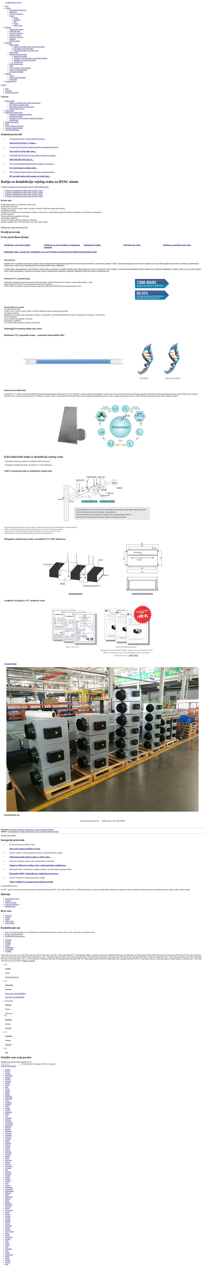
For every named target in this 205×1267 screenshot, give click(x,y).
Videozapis (13, 79)
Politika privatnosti (28, 961)
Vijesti (11, 76)
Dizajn (16, 18)
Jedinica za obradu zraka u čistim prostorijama (29, 47)
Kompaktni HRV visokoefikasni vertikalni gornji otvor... (34, 873)
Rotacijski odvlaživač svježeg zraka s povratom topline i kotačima (32, 830)
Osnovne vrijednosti (16, 14)
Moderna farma (14, 41)
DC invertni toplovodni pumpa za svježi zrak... (29, 176)
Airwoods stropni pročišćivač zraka (24, 849)
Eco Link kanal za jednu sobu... (23, 168)
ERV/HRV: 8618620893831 (14, 997)
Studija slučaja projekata (17, 77)
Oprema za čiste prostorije (18, 70)
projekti (7, 917)
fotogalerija (13, 12)
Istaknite (8, 74)
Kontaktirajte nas (11, 81)
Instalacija (17, 20)
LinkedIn (8, 1045)
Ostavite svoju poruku (8, 835)
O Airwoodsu (9, 923)
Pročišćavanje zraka (16, 64)
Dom (7, 6)
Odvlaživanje (18, 62)
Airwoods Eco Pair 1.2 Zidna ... (23, 143)
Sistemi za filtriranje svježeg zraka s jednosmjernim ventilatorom (37, 865)
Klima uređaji (14, 45)
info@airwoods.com (12, 977)
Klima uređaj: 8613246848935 (15, 994)
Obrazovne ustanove (16, 37)
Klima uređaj (13, 52)
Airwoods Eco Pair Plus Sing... (22, 151)
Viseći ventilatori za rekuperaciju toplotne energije (31, 882)
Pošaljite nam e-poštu (8, 227)
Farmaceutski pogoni (16, 29)
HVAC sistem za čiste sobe (14, 126)
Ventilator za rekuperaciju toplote (25, 60)
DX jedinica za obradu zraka (23, 49)
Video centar (9, 921)
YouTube (8, 1028)
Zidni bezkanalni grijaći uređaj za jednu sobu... (30, 857)
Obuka (16, 24)
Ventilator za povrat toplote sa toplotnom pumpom (30, 58)
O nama (7, 8)
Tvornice (8, 901)
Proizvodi (8, 43)
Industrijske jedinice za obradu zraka (26, 50)
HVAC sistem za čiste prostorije (20, 68)
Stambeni (12, 39)
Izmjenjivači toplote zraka (18, 54)
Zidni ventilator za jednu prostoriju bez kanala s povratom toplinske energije (33, 832)
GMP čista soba (14, 31)
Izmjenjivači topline (20, 56)
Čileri (11, 66)
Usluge (11, 16)
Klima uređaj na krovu (17, 109)
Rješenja (8, 27)
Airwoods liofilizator (16, 72)
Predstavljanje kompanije (17, 10)
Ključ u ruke (18, 25)
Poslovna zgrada (14, 35)
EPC (15, 22)
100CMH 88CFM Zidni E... (21, 159)
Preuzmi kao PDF (22, 227)
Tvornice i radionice (16, 33)
